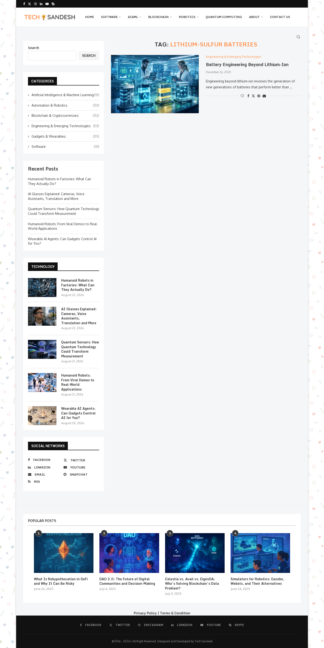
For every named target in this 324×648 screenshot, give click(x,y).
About (254, 17)
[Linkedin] (41, 4)
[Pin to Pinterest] (258, 96)
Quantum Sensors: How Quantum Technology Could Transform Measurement (80, 349)
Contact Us (280, 17)
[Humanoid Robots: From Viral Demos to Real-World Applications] (42, 382)
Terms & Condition (175, 613)
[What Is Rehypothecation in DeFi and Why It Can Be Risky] (63, 553)
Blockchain (158, 17)
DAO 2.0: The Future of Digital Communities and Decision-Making (127, 581)
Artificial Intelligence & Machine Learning (65, 95)
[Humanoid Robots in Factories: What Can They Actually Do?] (42, 287)
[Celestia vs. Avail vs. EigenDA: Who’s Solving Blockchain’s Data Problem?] (195, 553)
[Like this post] (242, 96)
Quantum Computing (224, 17)
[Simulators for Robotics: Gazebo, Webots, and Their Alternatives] (260, 553)
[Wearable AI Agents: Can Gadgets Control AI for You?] (42, 415)
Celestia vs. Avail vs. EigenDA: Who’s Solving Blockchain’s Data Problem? (192, 584)
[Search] (298, 36)
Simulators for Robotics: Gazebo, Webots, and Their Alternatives (257, 581)
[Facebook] (24, 4)
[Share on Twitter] (253, 96)
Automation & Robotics (65, 105)
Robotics (187, 17)
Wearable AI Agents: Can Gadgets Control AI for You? (78, 413)
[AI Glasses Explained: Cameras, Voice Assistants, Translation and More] (42, 316)
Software (109, 17)
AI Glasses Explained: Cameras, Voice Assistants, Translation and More (79, 316)
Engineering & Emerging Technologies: (65, 126)
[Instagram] (35, 4)
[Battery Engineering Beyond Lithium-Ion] (155, 84)
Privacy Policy (145, 613)
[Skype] (53, 4)
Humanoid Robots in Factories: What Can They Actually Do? (77, 285)
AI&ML (133, 17)
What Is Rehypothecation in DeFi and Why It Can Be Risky (61, 581)
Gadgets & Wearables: (65, 136)
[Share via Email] (264, 96)
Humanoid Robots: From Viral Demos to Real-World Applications (77, 382)
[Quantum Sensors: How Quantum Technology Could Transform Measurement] (42, 349)
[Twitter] (29, 4)
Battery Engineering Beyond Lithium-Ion (247, 64)
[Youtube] (47, 4)
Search (33, 48)
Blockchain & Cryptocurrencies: (65, 115)
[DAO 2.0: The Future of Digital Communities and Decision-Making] (129, 553)
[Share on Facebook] (248, 96)
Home (89, 17)
